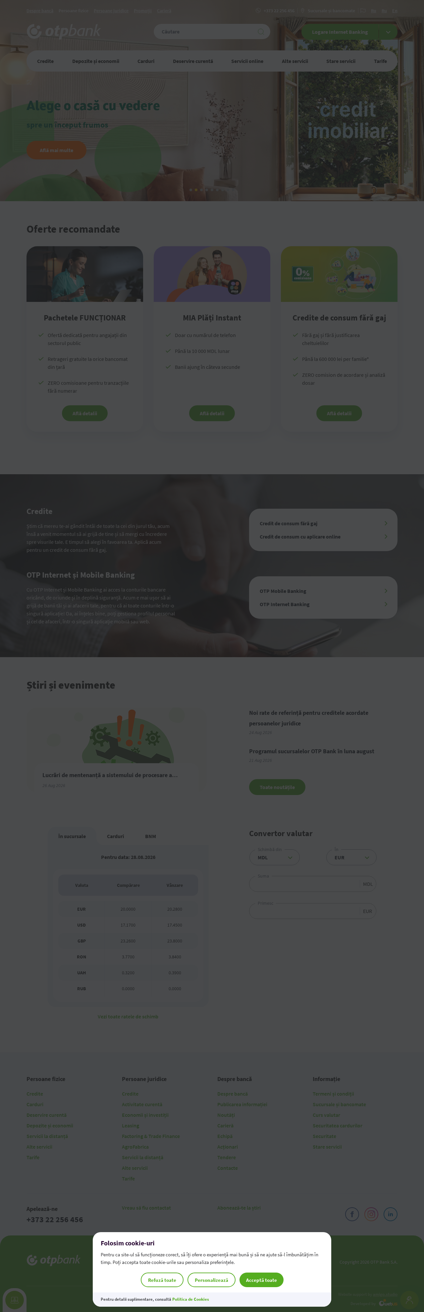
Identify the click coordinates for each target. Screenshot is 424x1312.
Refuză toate (162, 1280)
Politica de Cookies (190, 1299)
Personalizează (211, 1280)
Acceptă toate (261, 1280)
